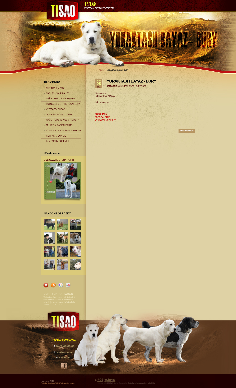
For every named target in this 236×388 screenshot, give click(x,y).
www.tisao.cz (65, 357)
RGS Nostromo (102, 375)
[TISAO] (46, 287)
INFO (144, 86)
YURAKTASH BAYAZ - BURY (131, 81)
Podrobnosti (186, 131)
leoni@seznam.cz (65, 352)
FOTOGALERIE (102, 117)
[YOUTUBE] (68, 287)
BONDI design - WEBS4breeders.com (58, 383)
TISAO (47, 2)
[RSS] (53, 287)
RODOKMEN (101, 114)
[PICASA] (60, 287)
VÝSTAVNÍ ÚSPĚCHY (105, 120)
